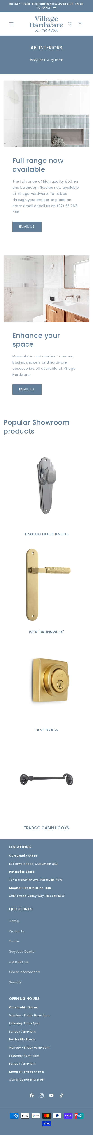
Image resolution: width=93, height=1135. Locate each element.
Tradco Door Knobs (46, 534)
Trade (14, 941)
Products (16, 931)
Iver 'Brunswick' (46, 631)
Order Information (24, 972)
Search (15, 982)
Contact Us (18, 961)
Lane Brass (46, 729)
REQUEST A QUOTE (46, 60)
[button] (11, 24)
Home (14, 921)
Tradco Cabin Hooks (46, 827)
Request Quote (22, 951)
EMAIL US (27, 226)
